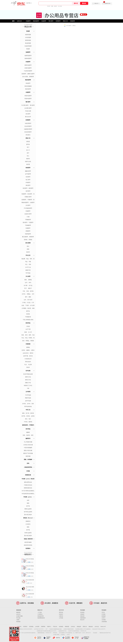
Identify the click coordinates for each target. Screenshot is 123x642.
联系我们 (25, 626)
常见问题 (18, 617)
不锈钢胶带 (28, 225)
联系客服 (18, 621)
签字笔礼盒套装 (28, 511)
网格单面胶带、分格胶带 (28, 202)
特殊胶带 (72, 21)
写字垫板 (28, 273)
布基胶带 (43, 21)
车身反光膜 (28, 111)
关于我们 (19, 626)
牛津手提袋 (28, 395)
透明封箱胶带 (28, 65)
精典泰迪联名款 (28, 488)
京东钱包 (63, 634)
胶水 (28, 246)
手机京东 (55, 626)
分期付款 (61, 616)
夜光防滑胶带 (28, 132)
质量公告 (85, 626)
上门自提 (40, 612)
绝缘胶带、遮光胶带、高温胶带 (28, 194)
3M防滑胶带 (28, 123)
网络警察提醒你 (47, 637)
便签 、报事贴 (28, 279)
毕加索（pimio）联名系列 (28, 480)
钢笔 (28, 503)
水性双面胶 (28, 37)
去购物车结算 (107, 3)
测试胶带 (28, 185)
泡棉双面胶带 (28, 55)
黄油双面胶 (28, 43)
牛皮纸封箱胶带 (28, 71)
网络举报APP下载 (75, 637)
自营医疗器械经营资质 (69, 629)
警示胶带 (51, 21)
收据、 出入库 (28, 332)
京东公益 (97, 626)
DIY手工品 (28, 267)
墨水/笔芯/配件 (28, 514)
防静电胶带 (28, 234)
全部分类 (19, 21)
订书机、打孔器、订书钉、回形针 (28, 303)
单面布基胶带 (28, 95)
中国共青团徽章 (28, 447)
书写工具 (28, 409)
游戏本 (55, 6)
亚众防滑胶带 (28, 126)
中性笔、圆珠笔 (28, 421)
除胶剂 (28, 158)
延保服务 (104, 616)
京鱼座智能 (104, 621)
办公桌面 (28, 276)
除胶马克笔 (28, 161)
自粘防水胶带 (28, 214)
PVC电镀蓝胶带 (28, 208)
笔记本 (48, 6)
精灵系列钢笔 (28, 542)
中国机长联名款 (28, 485)
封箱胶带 (28, 21)
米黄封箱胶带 (28, 68)
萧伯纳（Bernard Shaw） (28, 519)
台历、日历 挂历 (28, 299)
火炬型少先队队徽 (28, 444)
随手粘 (28, 311)
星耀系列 (28, 521)
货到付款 (61, 612)
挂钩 (28, 463)
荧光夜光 (28, 134)
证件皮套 (28, 370)
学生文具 (28, 255)
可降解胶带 (28, 219)
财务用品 (28, 323)
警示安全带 (28, 116)
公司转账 (61, 617)
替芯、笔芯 (28, 419)
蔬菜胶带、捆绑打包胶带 (28, 73)
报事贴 (28, 347)
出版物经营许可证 (62, 631)
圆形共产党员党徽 (28, 453)
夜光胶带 (28, 113)
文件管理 (28, 391)
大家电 (17, 619)
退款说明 (82, 616)
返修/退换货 (83, 617)
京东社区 (73, 626)
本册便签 (28, 344)
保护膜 (28, 164)
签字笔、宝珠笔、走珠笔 (28, 416)
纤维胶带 (28, 182)
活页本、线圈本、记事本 (28, 350)
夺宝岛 (103, 612)
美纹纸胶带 (36, 21)
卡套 (28, 388)
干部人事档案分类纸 (28, 319)
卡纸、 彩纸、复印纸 (28, 291)
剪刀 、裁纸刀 (28, 288)
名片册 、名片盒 (28, 285)
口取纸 (28, 326)
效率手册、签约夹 (28, 356)
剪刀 (28, 147)
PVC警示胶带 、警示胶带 (28, 105)
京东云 (68, 634)
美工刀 (28, 150)
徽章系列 (28, 438)
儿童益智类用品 (28, 467)
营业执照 (95, 632)
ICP (46, 629)
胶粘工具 (65, 21)
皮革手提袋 (28, 400)
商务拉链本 (28, 361)
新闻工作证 (28, 379)
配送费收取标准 (41, 617)
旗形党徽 (28, 456)
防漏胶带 (28, 211)
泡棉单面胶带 (28, 58)
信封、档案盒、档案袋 (28, 340)
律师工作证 (28, 377)
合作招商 (37, 626)
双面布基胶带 (28, 98)
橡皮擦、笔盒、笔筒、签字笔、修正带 (28, 259)
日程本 (28, 367)
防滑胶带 (58, 21)
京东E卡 (103, 617)
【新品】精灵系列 (28, 539)
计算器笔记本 (28, 358)
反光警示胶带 (28, 108)
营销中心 (49, 626)
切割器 (28, 141)
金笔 (28, 500)
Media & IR (103, 626)
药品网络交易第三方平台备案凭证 (83, 629)
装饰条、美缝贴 (28, 239)
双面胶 (28, 31)
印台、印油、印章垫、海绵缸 (28, 338)
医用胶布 (28, 548)
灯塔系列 (28, 524)
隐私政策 (91, 626)
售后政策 (82, 612)
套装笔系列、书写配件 (28, 425)
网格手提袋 (28, 398)
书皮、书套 (28, 261)
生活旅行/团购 (19, 616)
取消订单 (82, 619)
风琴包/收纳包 (28, 406)
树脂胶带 (28, 231)
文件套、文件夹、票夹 (28, 403)
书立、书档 (28, 264)
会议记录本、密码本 (28, 353)
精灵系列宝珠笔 (28, 545)
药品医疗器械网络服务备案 (56, 629)
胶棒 (28, 249)
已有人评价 (29, 562)
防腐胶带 (28, 228)
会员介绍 (18, 614)
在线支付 (61, 614)
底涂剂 (28, 252)
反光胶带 (28, 205)
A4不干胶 (28, 329)
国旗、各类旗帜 (28, 459)
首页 (13, 21)
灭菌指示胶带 (28, 196)
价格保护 (82, 614)
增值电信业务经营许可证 (105, 632)
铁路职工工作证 (28, 385)
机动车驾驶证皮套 (28, 374)
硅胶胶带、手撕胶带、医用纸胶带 (28, 200)
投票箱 (28, 314)
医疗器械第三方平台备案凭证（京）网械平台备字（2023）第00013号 (75, 632)
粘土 (28, 155)
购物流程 (18, 612)
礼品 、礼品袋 (28, 364)
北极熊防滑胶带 (28, 129)
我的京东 (96, 3)
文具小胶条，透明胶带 (28, 76)
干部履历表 (28, 316)
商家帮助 (43, 626)
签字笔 (28, 506)
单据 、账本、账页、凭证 (28, 335)
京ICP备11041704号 (39, 629)
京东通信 (104, 619)
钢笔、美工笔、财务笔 (28, 413)
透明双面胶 (28, 40)
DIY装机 (103, 614)
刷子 (28, 153)
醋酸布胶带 (28, 171)
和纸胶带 (28, 83)
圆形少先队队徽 (28, 450)
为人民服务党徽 (28, 442)
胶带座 (28, 144)
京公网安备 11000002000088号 (25, 629)
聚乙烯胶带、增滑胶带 (28, 236)
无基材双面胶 (28, 46)
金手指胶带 (28, 174)
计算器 (28, 471)
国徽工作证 (28, 382)
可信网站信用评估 (38, 637)
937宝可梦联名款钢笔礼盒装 (28, 491)
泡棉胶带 (28, 52)
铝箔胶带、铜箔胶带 (28, 188)
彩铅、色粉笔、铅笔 (28, 435)
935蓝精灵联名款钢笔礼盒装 (28, 494)
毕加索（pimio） (28, 497)
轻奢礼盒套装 (28, 532)
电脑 (52, 6)
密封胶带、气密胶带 (28, 222)
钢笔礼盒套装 (28, 509)
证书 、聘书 (28, 282)
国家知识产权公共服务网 (85, 637)
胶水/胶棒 (28, 243)
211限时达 (40, 614)
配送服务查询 (41, 616)
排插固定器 (28, 475)
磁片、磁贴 (28, 296)
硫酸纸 (28, 432)
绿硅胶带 (28, 176)
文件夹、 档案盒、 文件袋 (28, 294)
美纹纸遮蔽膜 (28, 86)
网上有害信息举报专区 (66, 637)
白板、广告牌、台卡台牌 (28, 305)
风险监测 (79, 626)
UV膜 (28, 216)
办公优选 (60, 6)
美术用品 (28, 429)
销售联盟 (67, 626)
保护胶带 (28, 191)
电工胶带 (28, 179)
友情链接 (61, 626)
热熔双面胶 (28, 34)
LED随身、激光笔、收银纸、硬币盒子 (28, 308)
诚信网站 (57, 637)
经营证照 (55, 632)
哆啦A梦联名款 (28, 482)
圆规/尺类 (28, 270)
